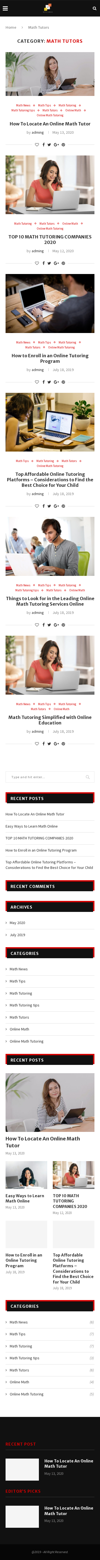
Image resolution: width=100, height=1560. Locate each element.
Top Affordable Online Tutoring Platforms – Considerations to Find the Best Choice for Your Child (50, 479)
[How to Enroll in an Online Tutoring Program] (26, 1234)
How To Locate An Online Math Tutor (50, 124)
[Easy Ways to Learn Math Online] (26, 1175)
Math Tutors (50, 110)
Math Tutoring (67, 105)
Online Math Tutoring (50, 115)
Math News (23, 105)
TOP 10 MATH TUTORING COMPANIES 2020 (50, 239)
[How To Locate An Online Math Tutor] (50, 1102)
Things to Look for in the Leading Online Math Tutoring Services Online (50, 601)
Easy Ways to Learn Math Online (32, 826)
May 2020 (17, 922)
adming (38, 132)
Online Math (73, 110)
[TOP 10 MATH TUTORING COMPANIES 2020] (73, 1175)
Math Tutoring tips (23, 110)
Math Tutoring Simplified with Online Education (50, 720)
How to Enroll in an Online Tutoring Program (50, 358)
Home (11, 27)
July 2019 (17, 934)
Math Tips (44, 105)
